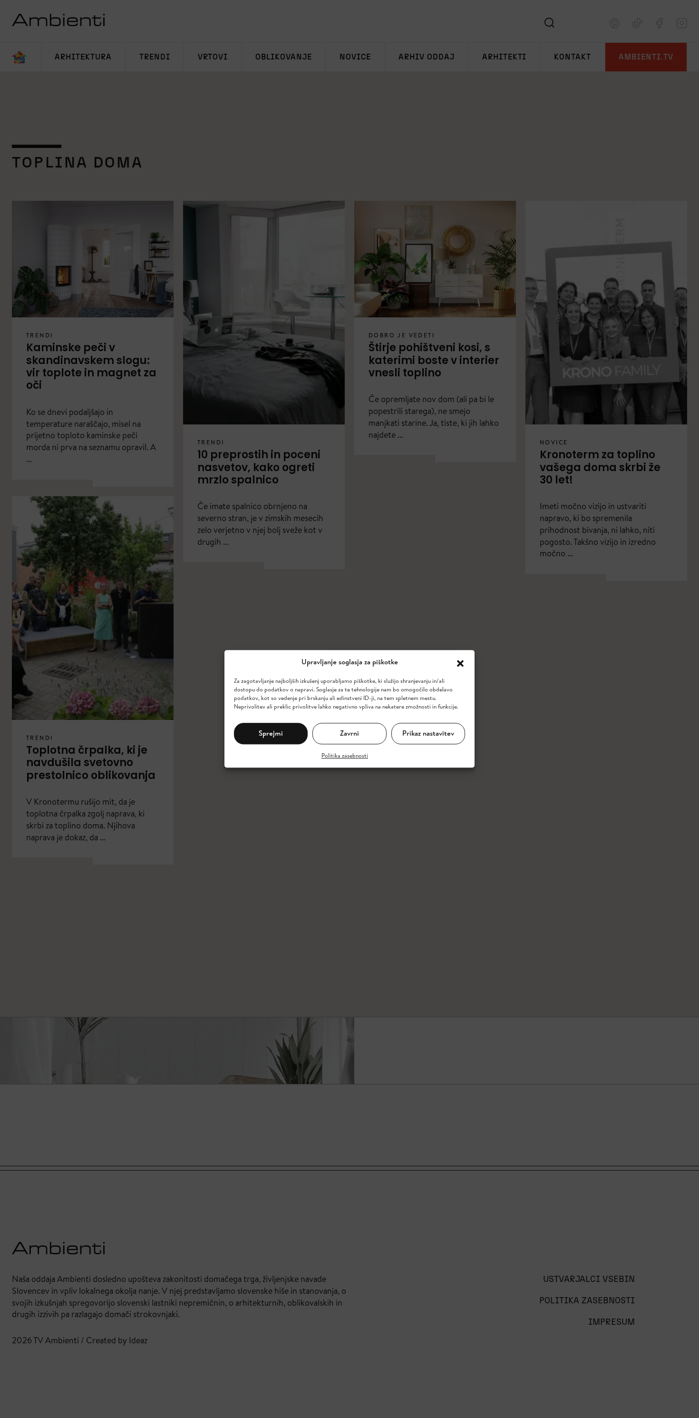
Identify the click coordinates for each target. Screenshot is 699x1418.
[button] (460, 662)
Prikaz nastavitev (428, 733)
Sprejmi (271, 733)
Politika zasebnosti (344, 755)
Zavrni (349, 733)
